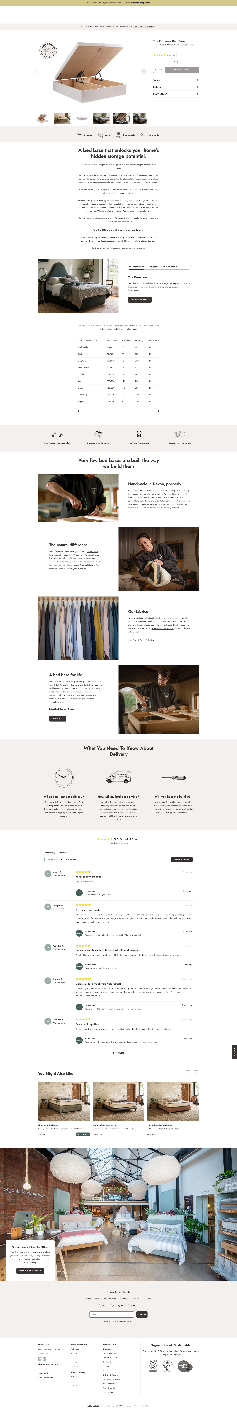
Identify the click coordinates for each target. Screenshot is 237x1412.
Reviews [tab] (49, 853)
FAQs (105, 1370)
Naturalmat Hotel (44, 1373)
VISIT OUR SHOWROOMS (30, 1271)
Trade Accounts (109, 1383)
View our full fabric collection (141, 640)
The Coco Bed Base (48, 1125)
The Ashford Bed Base (104, 1125)
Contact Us (107, 1362)
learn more (58, 718)
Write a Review (183, 860)
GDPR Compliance (123, 1406)
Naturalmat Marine (45, 1377)
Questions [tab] (62, 853)
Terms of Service (107, 1406)
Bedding (73, 1362)
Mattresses (74, 1349)
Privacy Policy (93, 1405)
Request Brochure (110, 1357)
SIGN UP (142, 1314)
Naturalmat (145, 1406)
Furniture (74, 1385)
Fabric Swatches (109, 1353)
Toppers (73, 1353)
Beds (72, 1357)
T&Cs (131, 1321)
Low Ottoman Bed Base (147, 189)
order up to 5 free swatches (163, 628)
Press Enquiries (109, 1388)
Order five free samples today (144, 26)
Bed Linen (74, 1366)
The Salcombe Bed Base (159, 1125)
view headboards (140, 300)
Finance (106, 1366)
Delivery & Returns (110, 1375)
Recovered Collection (111, 1379)
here (148, 210)
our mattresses (92, 551)
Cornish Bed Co (44, 1369)
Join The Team (108, 1392)
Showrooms (107, 1349)
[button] (144, 71)
